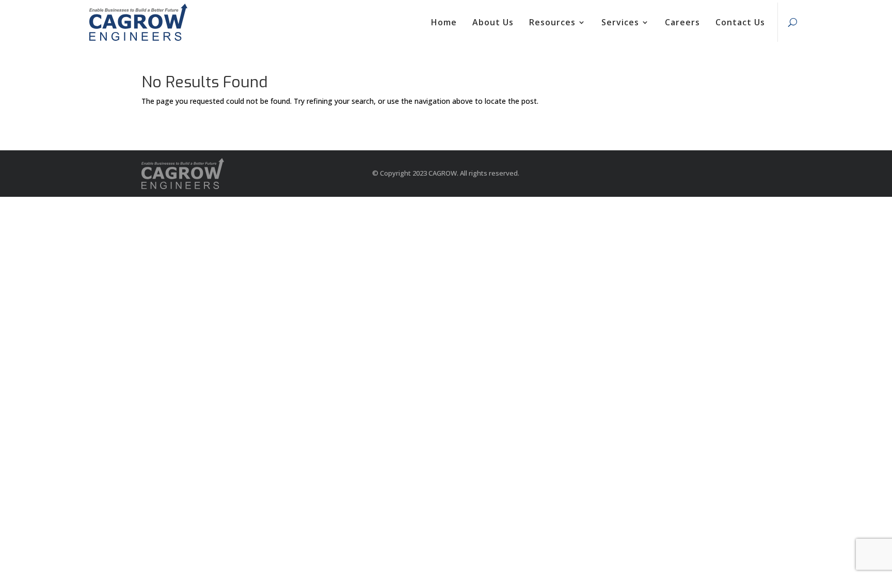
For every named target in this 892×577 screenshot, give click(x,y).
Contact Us (740, 22)
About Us (493, 22)
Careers (682, 22)
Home (444, 22)
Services (620, 22)
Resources (552, 22)
